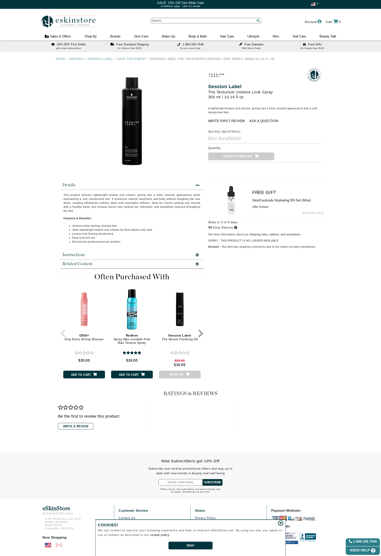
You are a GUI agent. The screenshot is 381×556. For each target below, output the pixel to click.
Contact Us (127, 518)
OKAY (191, 545)
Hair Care (227, 36)
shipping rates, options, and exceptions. (275, 234)
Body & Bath (198, 36)
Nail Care (299, 36)
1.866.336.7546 (364, 541)
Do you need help (190, 48)
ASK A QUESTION (263, 121)
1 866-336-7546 (193, 44)
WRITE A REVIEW (75, 426)
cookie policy (160, 535)
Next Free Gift (312, 213)
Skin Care (141, 36)
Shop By (90, 36)
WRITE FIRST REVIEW (226, 121)
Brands (115, 36)
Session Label (225, 86)
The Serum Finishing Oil (180, 337)
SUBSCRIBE (212, 482)
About (200, 510)
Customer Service (133, 510)
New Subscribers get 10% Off (190, 461)
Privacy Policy (205, 518)
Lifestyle (253, 36)
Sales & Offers (60, 36)
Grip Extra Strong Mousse (84, 337)
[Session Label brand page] (217, 75)
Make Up (168, 36)
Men (276, 36)
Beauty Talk (327, 36)
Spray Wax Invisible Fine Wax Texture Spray (132, 339)
